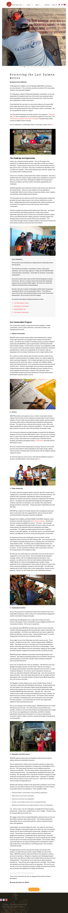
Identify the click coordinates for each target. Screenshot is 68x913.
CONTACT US (34, 889)
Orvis (14, 116)
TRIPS (28, 5)
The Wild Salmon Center (21, 303)
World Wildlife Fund (20, 309)
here (52, 124)
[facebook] (62, 5)
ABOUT (37, 5)
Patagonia (52, 114)
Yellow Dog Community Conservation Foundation (24, 118)
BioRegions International (21, 306)
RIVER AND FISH (17, 5)
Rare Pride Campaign (38, 521)
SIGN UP (54, 5)
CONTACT (47, 5)
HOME (8, 5)
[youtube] (65, 5)
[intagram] (59, 5)
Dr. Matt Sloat (39, 440)
